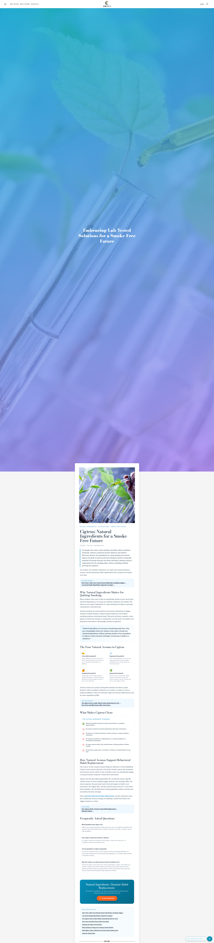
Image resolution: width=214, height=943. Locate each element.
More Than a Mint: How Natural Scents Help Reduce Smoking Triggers (102, 913)
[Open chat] (209, 938)
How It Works (25, 4)
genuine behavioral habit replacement (99, 796)
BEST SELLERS (14, 4)
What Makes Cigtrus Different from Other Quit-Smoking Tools (100, 930)
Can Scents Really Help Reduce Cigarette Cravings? (97, 915)
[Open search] (207, 4)
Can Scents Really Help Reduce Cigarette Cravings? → (98, 585)
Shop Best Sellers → (88, 811)
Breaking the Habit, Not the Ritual (92, 924)
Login (202, 4)
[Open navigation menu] (5, 4)
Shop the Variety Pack (88, 933)
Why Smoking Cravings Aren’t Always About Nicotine (97, 927)
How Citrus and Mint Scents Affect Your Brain (95, 921)
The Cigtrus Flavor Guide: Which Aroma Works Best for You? (100, 918)
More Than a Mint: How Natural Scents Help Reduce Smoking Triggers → (104, 583)
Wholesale (35, 4)
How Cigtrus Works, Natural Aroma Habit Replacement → (99, 809)
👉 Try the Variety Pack (107, 898)
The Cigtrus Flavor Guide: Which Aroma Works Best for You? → (101, 703)
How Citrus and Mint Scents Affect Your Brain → (96, 705)
